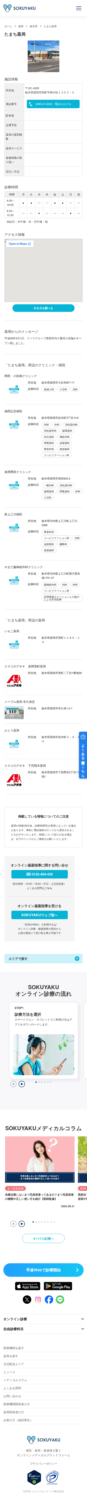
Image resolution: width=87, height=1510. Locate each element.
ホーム (8, 26)
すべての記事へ (43, 1238)
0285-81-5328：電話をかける (53, 104)
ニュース (9, 1372)
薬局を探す (10, 1356)
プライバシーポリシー (43, 1464)
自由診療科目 (13, 1328)
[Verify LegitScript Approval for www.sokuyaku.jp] (34, 1477)
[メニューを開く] (79, 8)
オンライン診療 (15, 1318)
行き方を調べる (43, 308)
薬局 (20, 26)
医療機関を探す (13, 1348)
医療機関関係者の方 (16, 1404)
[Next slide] (22, 1084)
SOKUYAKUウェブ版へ (39, 914)
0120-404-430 (42, 874)
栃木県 (33, 26)
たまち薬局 (50, 26)
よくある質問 (12, 1388)
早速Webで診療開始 (43, 1270)
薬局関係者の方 (13, 1412)
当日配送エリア (13, 1364)
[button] (22, 1224)
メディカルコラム (15, 1380)
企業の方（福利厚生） (18, 1420)
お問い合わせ (12, 1396)
